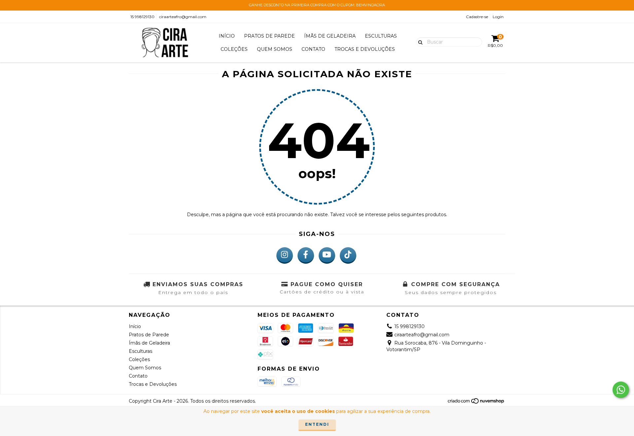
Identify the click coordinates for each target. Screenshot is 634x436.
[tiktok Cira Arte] (348, 255)
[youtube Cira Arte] (327, 255)
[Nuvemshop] (476, 402)
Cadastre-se (477, 16)
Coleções (234, 49)
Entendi (317, 424)
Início (227, 36)
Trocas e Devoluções (365, 49)
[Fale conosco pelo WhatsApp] (621, 390)
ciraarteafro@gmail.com (182, 16)
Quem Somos (274, 49)
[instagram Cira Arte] (284, 255)
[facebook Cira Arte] (306, 255)
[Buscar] (419, 41)
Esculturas (381, 36)
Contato (313, 49)
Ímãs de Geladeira (330, 36)
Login (498, 16)
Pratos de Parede (269, 36)
